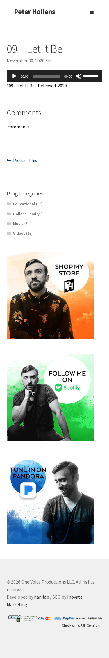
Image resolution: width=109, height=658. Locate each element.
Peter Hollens (34, 11)
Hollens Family (26, 213)
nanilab (41, 597)
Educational (24, 204)
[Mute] (78, 76)
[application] (55, 76)
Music (18, 223)
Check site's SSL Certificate (82, 625)
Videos (19, 233)
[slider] (91, 75)
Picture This (25, 160)
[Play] (14, 76)
